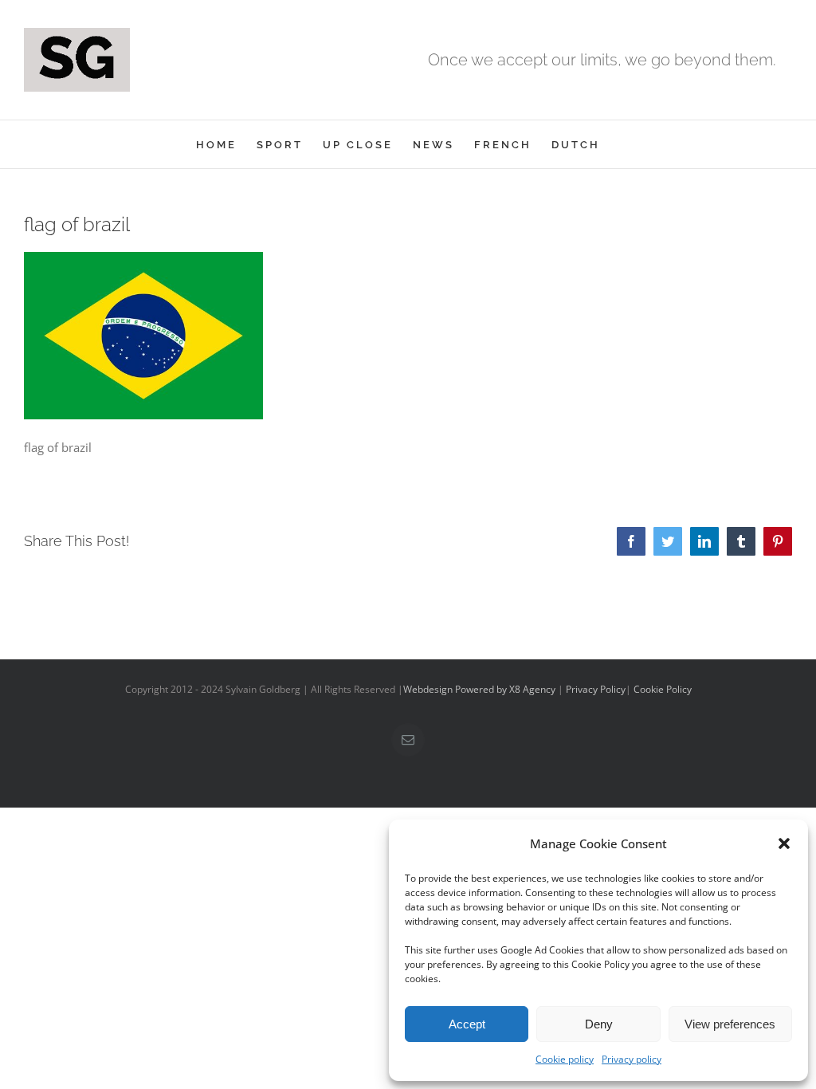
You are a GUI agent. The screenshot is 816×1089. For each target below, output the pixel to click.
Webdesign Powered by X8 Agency (479, 689)
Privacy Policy (596, 689)
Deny (599, 1024)
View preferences (730, 1024)
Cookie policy (565, 1059)
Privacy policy (631, 1059)
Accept (467, 1024)
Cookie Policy (663, 689)
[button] (784, 843)
